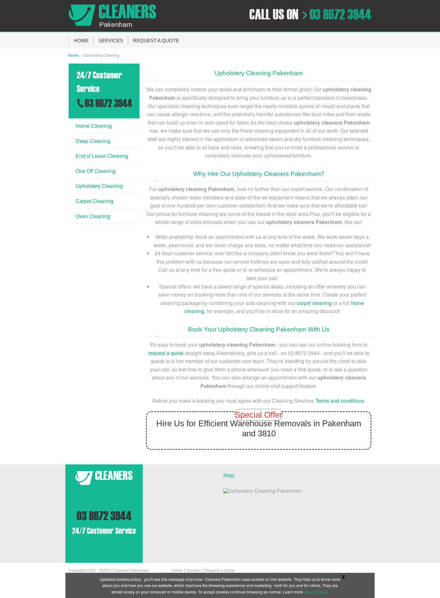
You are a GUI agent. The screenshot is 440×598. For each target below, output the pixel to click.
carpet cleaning (314, 303)
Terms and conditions (339, 400)
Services (193, 570)
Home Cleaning (94, 125)
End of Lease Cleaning (102, 155)
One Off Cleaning (96, 171)
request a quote (166, 353)
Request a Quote (220, 570)
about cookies (316, 591)
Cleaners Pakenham (131, 570)
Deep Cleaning (93, 141)
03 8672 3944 (340, 15)
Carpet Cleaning (94, 201)
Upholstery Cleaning (99, 185)
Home (73, 55)
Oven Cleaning (93, 216)
